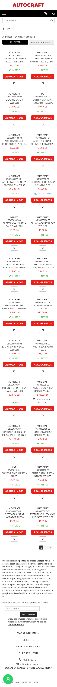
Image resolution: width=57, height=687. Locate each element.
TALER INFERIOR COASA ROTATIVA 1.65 (42, 183)
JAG (42, 93)
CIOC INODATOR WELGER (14, 101)
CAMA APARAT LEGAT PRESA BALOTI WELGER (14, 307)
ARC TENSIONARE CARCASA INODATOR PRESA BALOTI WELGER (43, 266)
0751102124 (30, 659)
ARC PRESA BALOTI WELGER (43, 348)
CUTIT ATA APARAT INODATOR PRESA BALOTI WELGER (14, 516)
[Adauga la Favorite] (14, 83)
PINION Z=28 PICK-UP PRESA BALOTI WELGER (14, 433)
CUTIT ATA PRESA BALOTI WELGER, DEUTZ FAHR (42, 60)
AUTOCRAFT (14, 52)
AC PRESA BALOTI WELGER (43, 307)
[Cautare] (52, 20)
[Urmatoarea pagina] (50, 548)
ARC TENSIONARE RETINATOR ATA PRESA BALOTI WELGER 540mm (43, 142)
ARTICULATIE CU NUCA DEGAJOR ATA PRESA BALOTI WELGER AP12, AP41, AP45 (14, 183)
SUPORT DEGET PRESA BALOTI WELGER (14, 60)
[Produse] (4, 14)
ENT (14, 467)
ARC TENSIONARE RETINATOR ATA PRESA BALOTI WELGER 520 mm (14, 142)
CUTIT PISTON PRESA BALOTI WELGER (43, 475)
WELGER (14, 217)
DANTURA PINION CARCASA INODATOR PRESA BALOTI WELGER (14, 266)
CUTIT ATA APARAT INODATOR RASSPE (43, 101)
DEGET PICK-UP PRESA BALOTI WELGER (14, 225)
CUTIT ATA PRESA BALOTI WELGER (43, 433)
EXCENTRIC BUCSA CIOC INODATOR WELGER (42, 516)
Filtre (16, 42)
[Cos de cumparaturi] (53, 13)
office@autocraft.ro (30, 664)
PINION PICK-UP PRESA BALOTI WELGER (14, 389)
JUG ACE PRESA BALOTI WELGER (14, 348)
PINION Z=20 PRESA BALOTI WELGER (42, 389)
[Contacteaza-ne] (45, 13)
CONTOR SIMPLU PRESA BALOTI (14, 475)
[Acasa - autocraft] (28, 5)
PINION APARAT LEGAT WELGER (43, 225)
